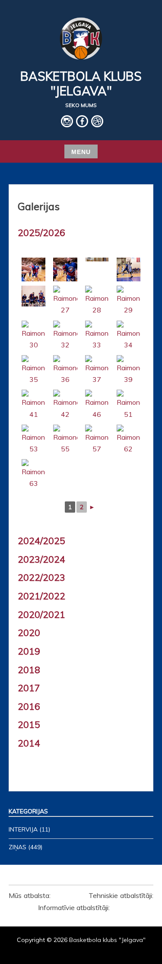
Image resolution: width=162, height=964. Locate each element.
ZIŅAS (17, 847)
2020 (29, 632)
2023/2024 (41, 559)
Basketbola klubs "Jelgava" (81, 83)
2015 (29, 724)
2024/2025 (41, 540)
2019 (29, 651)
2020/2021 (41, 614)
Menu (81, 151)
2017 (29, 687)
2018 (29, 669)
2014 (29, 743)
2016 (29, 706)
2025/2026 (41, 232)
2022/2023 (41, 577)
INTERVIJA (23, 829)
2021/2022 (41, 596)
